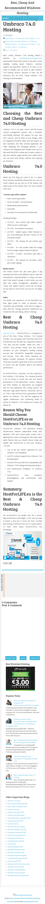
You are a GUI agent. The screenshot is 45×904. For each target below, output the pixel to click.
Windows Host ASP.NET (16, 867)
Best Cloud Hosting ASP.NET (17, 806)
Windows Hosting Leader (16, 873)
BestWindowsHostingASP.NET (31, 58)
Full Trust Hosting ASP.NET (17, 835)
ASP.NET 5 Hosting (14, 801)
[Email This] (4, 563)
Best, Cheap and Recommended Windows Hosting (22, 7)
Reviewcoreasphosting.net (17, 855)
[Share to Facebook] (11, 563)
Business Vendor (14, 809)
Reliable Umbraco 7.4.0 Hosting (16, 44)
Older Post (35, 658)
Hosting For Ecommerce (16, 838)
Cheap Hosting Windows (16, 815)
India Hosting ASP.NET (15, 847)
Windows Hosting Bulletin (16, 870)
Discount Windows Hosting (17, 829)
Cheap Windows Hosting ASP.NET (19, 818)
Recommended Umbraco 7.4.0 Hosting (24, 41)
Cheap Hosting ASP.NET (16, 812)
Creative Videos (13, 824)
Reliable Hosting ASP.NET (16, 850)
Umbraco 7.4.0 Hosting (19, 47)
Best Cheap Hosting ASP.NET (17, 804)
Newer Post (10, 658)
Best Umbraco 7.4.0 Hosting (14, 38)
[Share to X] (8, 563)
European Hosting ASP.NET (17, 832)
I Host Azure (12, 844)
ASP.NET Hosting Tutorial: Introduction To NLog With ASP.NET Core (26, 758)
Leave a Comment (11, 50)
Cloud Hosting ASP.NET (15, 821)
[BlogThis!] (6, 563)
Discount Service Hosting (16, 827)
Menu (6, 18)
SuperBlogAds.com (31, 901)
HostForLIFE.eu (9, 333)
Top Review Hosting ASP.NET (17, 858)
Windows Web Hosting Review (18, 875)
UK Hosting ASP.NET (14, 861)
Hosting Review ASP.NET (16, 841)
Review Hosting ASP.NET (16, 852)
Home (23, 658)
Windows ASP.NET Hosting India (19, 864)
